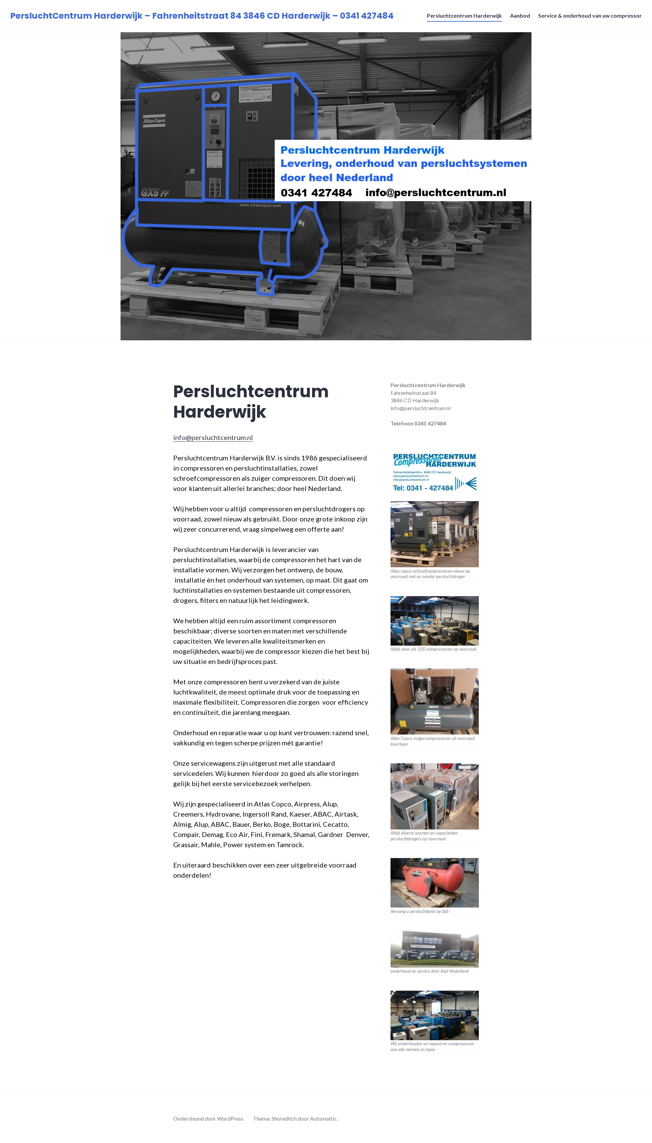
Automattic (323, 1118)
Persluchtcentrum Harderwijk (464, 15)
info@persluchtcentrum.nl (213, 437)
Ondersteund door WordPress (208, 1118)
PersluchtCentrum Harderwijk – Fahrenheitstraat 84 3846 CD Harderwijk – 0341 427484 (202, 16)
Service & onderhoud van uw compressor (590, 15)
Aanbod (520, 15)
